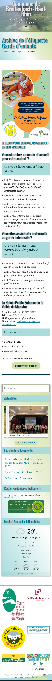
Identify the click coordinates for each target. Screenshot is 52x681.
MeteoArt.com (30, 574)
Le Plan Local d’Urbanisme (18, 478)
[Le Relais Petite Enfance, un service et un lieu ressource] (26, 104)
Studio (34, 677)
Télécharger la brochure (26, 366)
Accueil (5, 51)
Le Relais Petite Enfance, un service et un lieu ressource (25, 145)
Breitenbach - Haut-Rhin (32, 675)
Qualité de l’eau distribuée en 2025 (23, 472)
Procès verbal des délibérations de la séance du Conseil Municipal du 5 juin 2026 (24, 463)
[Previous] (8, 421)
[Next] (43, 421)
